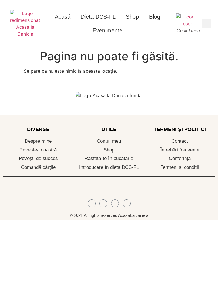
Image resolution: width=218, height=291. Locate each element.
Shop (132, 17)
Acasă (62, 17)
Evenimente (107, 30)
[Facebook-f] (92, 203)
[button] (206, 23)
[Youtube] (115, 203)
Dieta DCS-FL (98, 17)
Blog (154, 17)
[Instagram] (103, 203)
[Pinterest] (127, 203)
